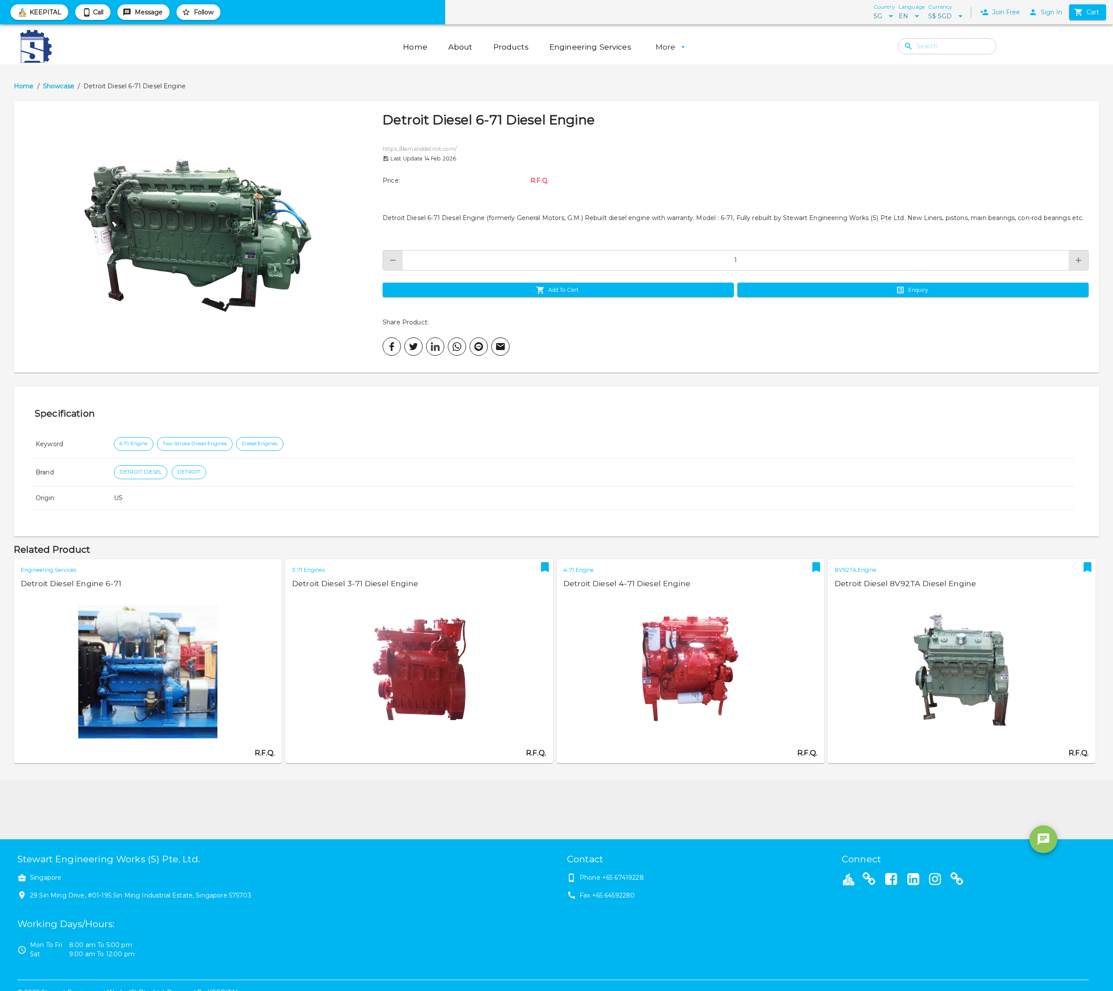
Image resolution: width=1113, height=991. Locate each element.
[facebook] (392, 346)
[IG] (935, 880)
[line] (479, 346)
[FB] (891, 880)
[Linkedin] (913, 880)
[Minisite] (957, 880)
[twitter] (413, 346)
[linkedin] (435, 346)
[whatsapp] (457, 346)
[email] (500, 346)
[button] (198, 237)
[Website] (869, 880)
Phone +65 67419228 (612, 877)
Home (24, 86)
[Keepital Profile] (849, 879)
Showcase (58, 86)
